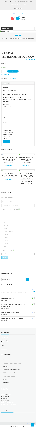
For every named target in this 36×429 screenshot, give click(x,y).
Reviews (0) (6, 83)
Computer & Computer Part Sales (11, 369)
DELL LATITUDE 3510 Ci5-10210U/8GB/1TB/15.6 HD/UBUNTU (9, 159)
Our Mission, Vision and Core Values (12, 363)
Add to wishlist (5, 74)
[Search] (27, 279)
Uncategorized (10, 38)
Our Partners (6, 382)
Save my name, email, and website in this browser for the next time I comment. (8, 134)
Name (5, 117)
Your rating (6, 104)
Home (3, 38)
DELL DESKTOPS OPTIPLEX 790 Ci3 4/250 (9, 174)
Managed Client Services (9, 376)
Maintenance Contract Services (11, 373)
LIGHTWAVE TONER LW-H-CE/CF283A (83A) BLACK (26, 159)
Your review (6, 108)
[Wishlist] (12, 18)
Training (5, 379)
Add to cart (12, 71)
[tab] (5, 83)
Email (5, 123)
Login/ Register (18, 8)
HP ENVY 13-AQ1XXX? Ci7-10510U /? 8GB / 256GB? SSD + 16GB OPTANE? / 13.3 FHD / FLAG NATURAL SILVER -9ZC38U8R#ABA (26, 177)
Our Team (5, 366)
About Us (5, 360)
